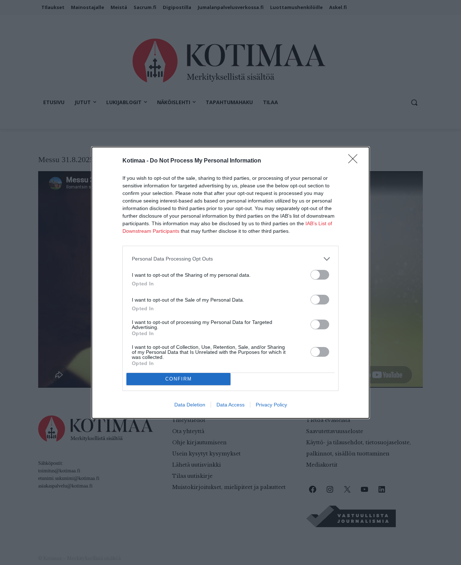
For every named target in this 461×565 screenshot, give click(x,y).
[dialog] (230, 282)
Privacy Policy (271, 405)
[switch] (319, 275)
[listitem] (230, 259)
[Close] (355, 161)
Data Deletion (189, 405)
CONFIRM (178, 379)
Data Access (230, 405)
